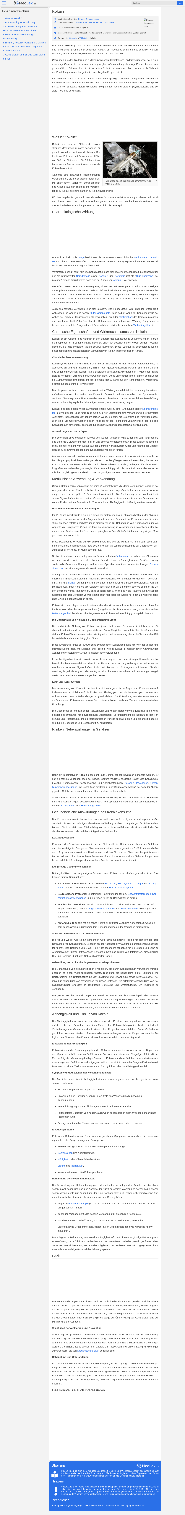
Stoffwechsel (126, 317)
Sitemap (55, 1505)
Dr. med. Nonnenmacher (88, 19)
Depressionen (65, 1153)
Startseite (73, 38)
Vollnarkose (122, 556)
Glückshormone (144, 276)
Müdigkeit (63, 1159)
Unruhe (62, 1165)
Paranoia (129, 783)
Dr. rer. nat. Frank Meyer (103, 22)
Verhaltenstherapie (78, 1203)
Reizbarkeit (77, 1165)
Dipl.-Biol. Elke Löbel (83, 22)
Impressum (138, 1505)
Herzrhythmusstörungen (131, 883)
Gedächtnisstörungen (139, 894)
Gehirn (137, 257)
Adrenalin (118, 280)
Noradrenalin (83, 276)
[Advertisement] (105, 114)
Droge (81, 257)
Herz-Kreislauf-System (121, 887)
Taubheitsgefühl (141, 325)
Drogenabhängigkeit (88, 1350)
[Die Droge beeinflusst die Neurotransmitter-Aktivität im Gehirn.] (130, 177)
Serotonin (120, 276)
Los (180, 3)
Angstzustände (96, 908)
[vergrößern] (156, 180)
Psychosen (142, 783)
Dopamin (103, 276)
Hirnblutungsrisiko (90, 805)
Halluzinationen (129, 908)
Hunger (72, 582)
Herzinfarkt (110, 883)
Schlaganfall (67, 805)
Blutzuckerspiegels (100, 313)
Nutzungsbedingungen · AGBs (75, 1505)
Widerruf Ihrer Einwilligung (119, 1505)
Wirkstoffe (83, 38)
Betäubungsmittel (61, 613)
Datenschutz (98, 1505)
